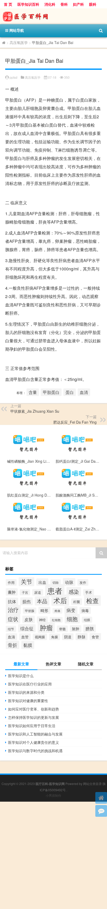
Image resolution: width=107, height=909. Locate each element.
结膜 (87, 619)
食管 (95, 636)
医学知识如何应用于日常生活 (31, 725)
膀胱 (89, 628)
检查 (92, 600)
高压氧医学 (19, 42)
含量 (33, 392)
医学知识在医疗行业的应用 (30, 684)
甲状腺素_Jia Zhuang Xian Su (34, 411)
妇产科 (78, 4)
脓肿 (75, 628)
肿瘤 (46, 627)
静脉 (81, 636)
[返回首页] (101, 798)
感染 (74, 591)
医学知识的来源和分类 (26, 692)
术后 (60, 600)
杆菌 (76, 601)
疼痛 (57, 611)
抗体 (12, 601)
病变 (70, 610)
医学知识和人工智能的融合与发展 (35, 734)
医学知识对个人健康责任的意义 (33, 742)
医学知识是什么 (21, 675)
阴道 (67, 636)
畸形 (44, 610)
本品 (42, 601)
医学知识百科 (28, 4)
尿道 (37, 592)
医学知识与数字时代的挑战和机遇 (35, 750)
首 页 (8, 4)
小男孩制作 (53, 795)
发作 (82, 582)
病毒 (85, 610)
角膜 (54, 636)
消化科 (49, 4)
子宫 (25, 592)
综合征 (27, 628)
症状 (13, 619)
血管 (25, 636)
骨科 (64, 4)
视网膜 (40, 636)
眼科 (92, 4)
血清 (84, 392)
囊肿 (12, 592)
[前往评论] (101, 811)
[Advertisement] (53, 855)
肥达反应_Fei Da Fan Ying (75, 422)
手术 (88, 592)
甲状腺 (29, 610)
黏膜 (27, 645)
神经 (42, 619)
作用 (11, 582)
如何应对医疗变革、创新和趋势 (33, 709)
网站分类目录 (92, 783)
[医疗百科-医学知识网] (53, 16)
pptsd (13, 77)
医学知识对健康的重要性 (28, 700)
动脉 (69, 582)
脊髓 (62, 628)
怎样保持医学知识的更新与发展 (33, 717)
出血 (42, 582)
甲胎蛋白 (51, 392)
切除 (55, 582)
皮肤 (28, 619)
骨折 (12, 644)
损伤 (26, 601)
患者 (54, 590)
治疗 (13, 610)
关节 (26, 581)
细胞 (72, 619)
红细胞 (56, 620)
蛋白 (69, 392)
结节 (11, 629)
